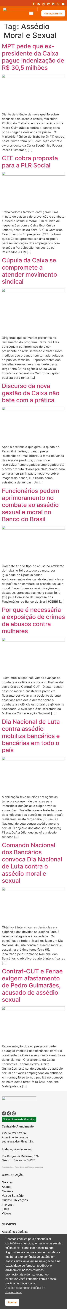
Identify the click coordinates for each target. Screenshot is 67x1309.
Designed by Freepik (35, 1167)
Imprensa (8, 1204)
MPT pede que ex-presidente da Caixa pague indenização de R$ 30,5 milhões (33, 57)
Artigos (6, 1186)
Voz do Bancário (13, 1195)
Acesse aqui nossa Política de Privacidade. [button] (25, 1290)
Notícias (7, 1182)
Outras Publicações (15, 1200)
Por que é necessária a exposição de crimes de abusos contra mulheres (33, 620)
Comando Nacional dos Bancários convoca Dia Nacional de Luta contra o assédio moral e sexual (32, 862)
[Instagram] (43, 4)
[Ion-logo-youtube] (63, 4)
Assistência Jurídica (15, 1231)
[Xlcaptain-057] (38, 4)
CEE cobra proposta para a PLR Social (30, 161)
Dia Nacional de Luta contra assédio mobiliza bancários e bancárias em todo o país (31, 736)
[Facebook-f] (33, 4)
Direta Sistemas (21, 1167)
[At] (48, 4)
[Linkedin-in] (53, 4)
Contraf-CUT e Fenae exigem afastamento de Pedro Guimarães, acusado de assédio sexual (32, 985)
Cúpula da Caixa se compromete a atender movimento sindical (29, 271)
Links (5, 1209)
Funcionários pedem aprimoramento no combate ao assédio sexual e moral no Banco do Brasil (30, 505)
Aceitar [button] (12, 1302)
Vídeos (6, 1213)
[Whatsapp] (58, 4)
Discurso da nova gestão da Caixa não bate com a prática (30, 393)
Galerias (7, 1191)
